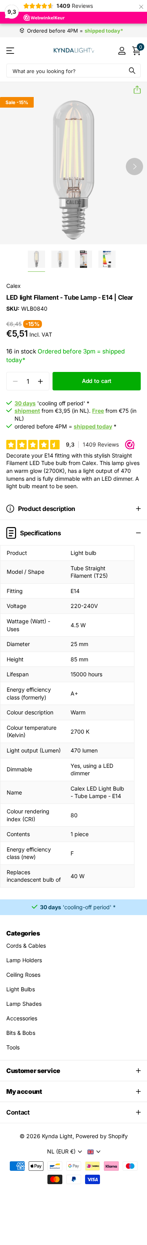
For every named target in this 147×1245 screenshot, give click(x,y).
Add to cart (96, 380)
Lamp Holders (24, 960)
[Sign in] (121, 50)
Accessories (21, 1018)
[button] (134, 90)
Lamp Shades (24, 1003)
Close (73, 1070)
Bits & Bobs (20, 1032)
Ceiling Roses (23, 974)
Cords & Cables (26, 945)
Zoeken (132, 70)
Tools (13, 1047)
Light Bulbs (20, 989)
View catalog (10, 50)
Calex (13, 285)
